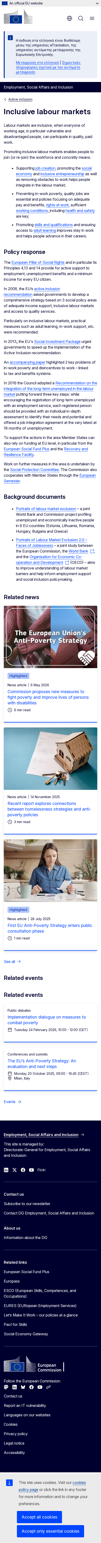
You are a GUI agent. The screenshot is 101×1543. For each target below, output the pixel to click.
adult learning (45, 230)
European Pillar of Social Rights (38, 262)
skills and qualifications (54, 224)
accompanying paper (27, 362)
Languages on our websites (27, 1415)
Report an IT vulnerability (25, 1405)
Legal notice (14, 1443)
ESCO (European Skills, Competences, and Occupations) (40, 1293)
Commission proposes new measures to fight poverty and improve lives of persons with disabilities (48, 697)
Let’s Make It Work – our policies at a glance (41, 1315)
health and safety (80, 210)
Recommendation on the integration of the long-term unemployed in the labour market (50, 389)
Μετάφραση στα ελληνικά (37, 63)
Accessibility (14, 1452)
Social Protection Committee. (35, 469)
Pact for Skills (15, 1324)
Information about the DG (25, 1237)
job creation (45, 168)
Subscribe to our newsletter (27, 1203)
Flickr (42, 1170)
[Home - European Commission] (18, 16)
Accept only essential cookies (50, 1531)
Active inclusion (20, 99)
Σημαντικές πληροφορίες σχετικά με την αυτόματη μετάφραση (48, 67)
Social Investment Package (57, 341)
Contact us (13, 1396)
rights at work (57, 205)
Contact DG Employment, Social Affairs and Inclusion (49, 1213)
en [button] (69, 18)
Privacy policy (16, 1433)
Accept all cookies (39, 1517)
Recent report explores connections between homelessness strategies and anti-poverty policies (49, 809)
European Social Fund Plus (26, 449)
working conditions (32, 210)
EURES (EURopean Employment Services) (40, 1305)
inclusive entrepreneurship (62, 173)
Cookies (11, 1424)
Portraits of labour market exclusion (46, 508)
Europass (12, 1281)
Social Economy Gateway (26, 1334)
